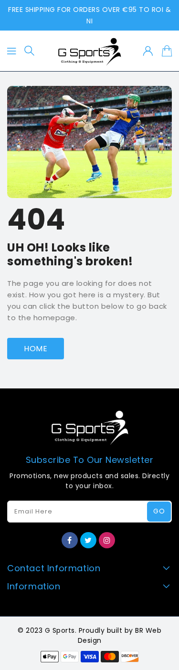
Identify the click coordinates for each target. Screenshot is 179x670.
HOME (35, 348)
